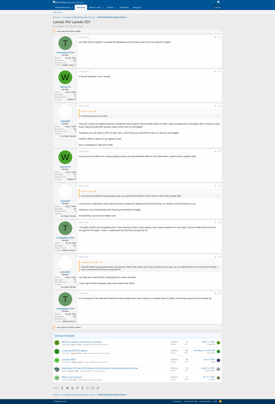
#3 (219, 106)
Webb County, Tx (69, 65)
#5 (219, 186)
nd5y (213, 362)
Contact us (177, 401)
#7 (219, 257)
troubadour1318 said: (90, 262)
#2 (219, 71)
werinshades (210, 370)
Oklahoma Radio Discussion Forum (96, 353)
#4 (219, 151)
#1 (219, 37)
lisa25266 (65, 353)
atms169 (65, 121)
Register (137, 7)
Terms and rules (191, 401)
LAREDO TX (71, 99)
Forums (81, 7)
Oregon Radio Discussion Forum (95, 344)
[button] (73, 7)
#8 (219, 293)
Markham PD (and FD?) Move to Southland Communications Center (100, 368)
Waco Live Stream (72, 377)
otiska (64, 380)
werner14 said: (87, 111)
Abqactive (66, 344)
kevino (64, 371)
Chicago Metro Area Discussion (92, 371)
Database (124, 7)
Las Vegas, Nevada (68, 136)
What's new (95, 7)
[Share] (215, 37)
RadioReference (62, 7)
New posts (57, 12)
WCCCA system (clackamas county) (81, 341)
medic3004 (66, 362)
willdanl (212, 379)
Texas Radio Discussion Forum (96, 362)
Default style (60, 401)
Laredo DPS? (69, 359)
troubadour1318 (62, 26)
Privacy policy (205, 401)
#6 (219, 222)
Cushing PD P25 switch (75, 350)
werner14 (65, 86)
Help (215, 401)
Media (110, 7)
